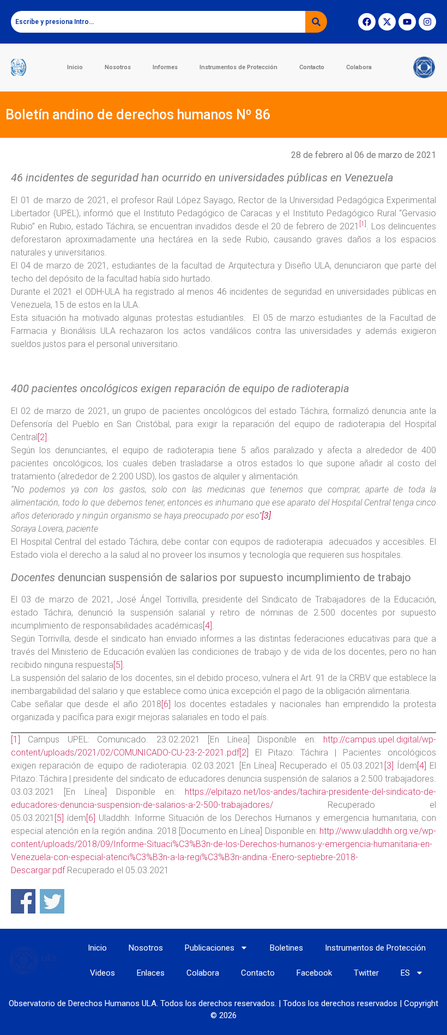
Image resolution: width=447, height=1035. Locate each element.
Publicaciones (209, 948)
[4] (207, 625)
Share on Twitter (52, 901)
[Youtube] (407, 22)
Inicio (75, 67)
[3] (389, 765)
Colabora (359, 67)
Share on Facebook (23, 901)
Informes (165, 67)
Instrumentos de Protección (238, 67)
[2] (42, 437)
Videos (102, 973)
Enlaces (151, 973)
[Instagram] (427, 22)
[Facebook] (367, 22)
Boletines (286, 948)
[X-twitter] (387, 22)
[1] (15, 739)
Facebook (314, 973)
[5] (118, 665)
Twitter (366, 973)
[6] (166, 704)
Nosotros (118, 67)
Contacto (311, 67)
